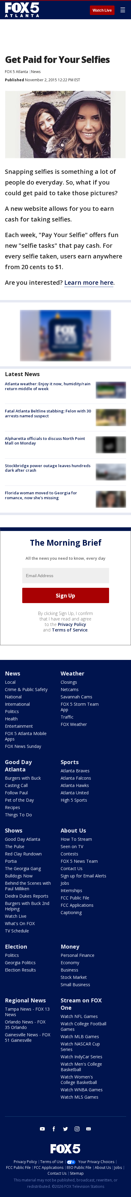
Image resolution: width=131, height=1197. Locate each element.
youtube (42, 1129)
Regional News (25, 1000)
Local (10, 682)
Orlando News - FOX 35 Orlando (25, 1024)
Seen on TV (72, 846)
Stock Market (74, 977)
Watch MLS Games (79, 1097)
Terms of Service (69, 630)
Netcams (70, 689)
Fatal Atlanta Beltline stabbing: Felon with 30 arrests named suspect (48, 413)
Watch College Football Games (83, 1026)
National (13, 697)
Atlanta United (75, 793)
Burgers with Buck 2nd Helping (27, 906)
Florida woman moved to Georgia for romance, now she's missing (41, 495)
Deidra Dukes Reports (26, 896)
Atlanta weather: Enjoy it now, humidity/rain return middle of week (47, 386)
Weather (72, 673)
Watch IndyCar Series (81, 1057)
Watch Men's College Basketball (81, 1066)
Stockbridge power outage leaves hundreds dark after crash (47, 468)
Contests (69, 854)
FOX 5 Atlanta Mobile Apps (26, 736)
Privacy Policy (72, 624)
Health (11, 719)
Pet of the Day (19, 800)
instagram (77, 1129)
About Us (73, 830)
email (89, 1129)
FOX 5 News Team (79, 861)
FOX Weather (74, 724)
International (17, 704)
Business (69, 970)
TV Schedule (17, 931)
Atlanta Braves (75, 771)
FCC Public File (75, 898)
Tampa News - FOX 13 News (27, 1011)
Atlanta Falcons (76, 778)
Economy (70, 962)
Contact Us (72, 868)
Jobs (65, 883)
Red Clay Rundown (23, 854)
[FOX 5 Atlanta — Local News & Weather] (22, 9)
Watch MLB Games (80, 1036)
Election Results (20, 970)
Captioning (71, 912)
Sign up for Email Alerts (83, 876)
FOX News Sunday (23, 746)
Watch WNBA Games (82, 1090)
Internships (71, 890)
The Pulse (14, 846)
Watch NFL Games (79, 1016)
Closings (69, 682)
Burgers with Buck (23, 778)
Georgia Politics (20, 962)
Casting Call (16, 785)
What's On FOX (20, 923)
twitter (65, 1129)
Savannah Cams (76, 697)
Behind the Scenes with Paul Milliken (28, 885)
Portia (11, 861)
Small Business (75, 984)
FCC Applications (77, 905)
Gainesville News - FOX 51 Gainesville (27, 1037)
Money (70, 946)
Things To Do (18, 815)
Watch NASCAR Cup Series (80, 1046)
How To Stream (76, 839)
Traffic (67, 717)
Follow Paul (16, 793)
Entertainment (19, 726)
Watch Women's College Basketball (79, 1079)
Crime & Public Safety (26, 689)
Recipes (12, 807)
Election (16, 946)
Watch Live (102, 10)
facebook (54, 1129)
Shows (13, 830)
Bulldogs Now (19, 876)
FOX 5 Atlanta (16, 71)
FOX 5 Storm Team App (80, 706)
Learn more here (88, 282)
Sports (70, 762)
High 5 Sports (74, 800)
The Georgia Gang (23, 868)
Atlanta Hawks (75, 785)
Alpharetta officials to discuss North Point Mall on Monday (45, 441)
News (36, 71)
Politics (12, 711)
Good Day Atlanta (18, 765)
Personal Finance (77, 955)
